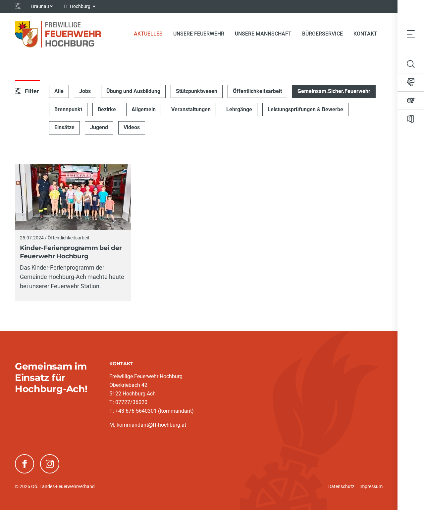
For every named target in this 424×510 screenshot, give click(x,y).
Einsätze (64, 127)
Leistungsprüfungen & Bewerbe (305, 109)
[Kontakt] (411, 82)
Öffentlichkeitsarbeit (257, 91)
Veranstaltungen (191, 109)
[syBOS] (411, 101)
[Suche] (411, 64)
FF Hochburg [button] (77, 6)
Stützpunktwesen (196, 91)
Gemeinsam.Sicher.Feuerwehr (333, 91)
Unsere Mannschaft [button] (263, 34)
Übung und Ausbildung (133, 91)
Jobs (85, 91)
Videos (132, 127)
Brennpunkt (68, 109)
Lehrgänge (239, 109)
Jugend (99, 127)
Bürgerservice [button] (322, 34)
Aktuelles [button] (148, 34)
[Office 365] (411, 119)
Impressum (371, 486)
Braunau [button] (40, 6)
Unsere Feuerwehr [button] (198, 34)
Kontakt (365, 34)
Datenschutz (341, 486)
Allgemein (144, 109)
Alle (59, 91)
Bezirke (107, 109)
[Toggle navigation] (411, 33)
